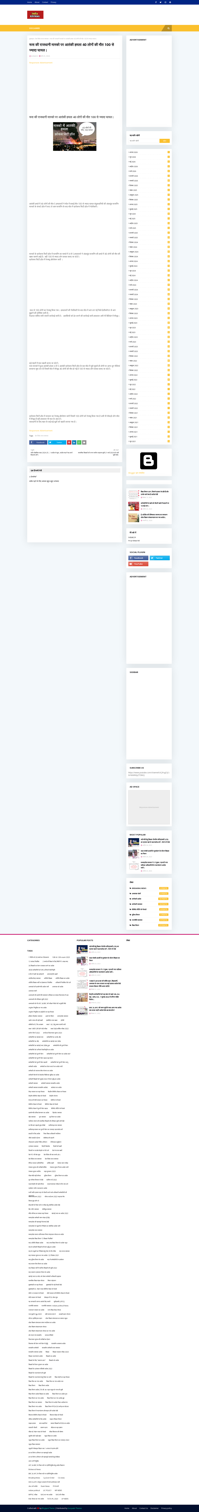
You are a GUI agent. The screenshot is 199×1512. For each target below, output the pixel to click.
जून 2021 (149, 441)
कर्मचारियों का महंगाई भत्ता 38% (51, 1041)
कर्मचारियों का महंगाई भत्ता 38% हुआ (39, 1045)
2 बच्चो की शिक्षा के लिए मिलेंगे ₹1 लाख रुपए (55, 961)
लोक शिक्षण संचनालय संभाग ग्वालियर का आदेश (42, 1322)
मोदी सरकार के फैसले (35, 1297)
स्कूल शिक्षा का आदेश (50, 1436)
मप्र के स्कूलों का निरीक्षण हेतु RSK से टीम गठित (42, 1251)
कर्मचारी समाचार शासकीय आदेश (50, 1083)
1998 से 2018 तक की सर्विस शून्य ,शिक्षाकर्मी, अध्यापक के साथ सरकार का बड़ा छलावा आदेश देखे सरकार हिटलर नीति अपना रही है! (105, 983)
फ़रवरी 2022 (149, 403)
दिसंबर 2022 (149, 356)
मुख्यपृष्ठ (31, 39)
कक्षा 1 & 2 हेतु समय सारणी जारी (56, 1024)
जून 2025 (149, 214)
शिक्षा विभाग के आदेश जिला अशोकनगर (56, 1402)
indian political (34, 1490)
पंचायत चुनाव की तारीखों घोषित (38, 1167)
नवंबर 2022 (149, 361)
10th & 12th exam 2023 (61, 957)
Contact (45, 2)
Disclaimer (155, 1508)
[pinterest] (170, 2)
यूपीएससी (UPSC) (59, 1301)
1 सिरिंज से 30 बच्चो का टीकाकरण (39, 957)
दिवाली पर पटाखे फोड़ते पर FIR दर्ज (39, 1150)
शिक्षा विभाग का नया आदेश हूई (55, 1398)
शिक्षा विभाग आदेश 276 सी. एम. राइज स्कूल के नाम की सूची (46, 1389)
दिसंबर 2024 (149, 242)
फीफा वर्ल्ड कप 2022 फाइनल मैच (54, 1196)
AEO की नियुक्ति (34, 1461)
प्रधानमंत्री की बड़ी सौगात (36, 1184)
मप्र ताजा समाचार (64, 1251)
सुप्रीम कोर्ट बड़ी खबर (35, 1436)
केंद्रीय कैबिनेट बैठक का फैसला (57, 1091)
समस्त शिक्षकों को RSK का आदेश (60, 1423)
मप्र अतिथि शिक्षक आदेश (36, 1243)
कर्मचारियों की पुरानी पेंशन (60, 1045)
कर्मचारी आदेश (146, 899)
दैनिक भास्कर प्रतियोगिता (36, 1163)
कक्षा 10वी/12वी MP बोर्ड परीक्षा (38, 1028)
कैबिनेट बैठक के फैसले (51, 1104)
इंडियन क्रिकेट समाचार (35, 1016)
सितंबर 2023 (149, 313)
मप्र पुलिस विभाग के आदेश (36, 1259)
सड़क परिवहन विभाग (56, 1419)
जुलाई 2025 (149, 209)
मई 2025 (149, 218)
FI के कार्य (56, 1486)
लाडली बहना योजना (64, 1314)
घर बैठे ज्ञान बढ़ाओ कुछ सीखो (37, 1125)
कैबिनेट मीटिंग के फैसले (146, 909)
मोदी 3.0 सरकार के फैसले (36, 1293)
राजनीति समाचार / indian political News (55, 1306)
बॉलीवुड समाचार (46, 1209)
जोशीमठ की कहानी (48, 1138)
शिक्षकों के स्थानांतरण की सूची (37, 1373)
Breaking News (146, 888)
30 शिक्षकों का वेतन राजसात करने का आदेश (41, 965)
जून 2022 (149, 384)
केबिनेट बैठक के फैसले (35, 1104)
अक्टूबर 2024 (149, 252)
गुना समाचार (42, 1117)
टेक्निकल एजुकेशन (55, 1142)
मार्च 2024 (149, 285)
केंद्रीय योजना (53, 1096)
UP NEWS (64, 1499)
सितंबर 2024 (149, 256)
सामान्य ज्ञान (44, 1427)
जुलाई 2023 (149, 323)
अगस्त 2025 (149, 204)
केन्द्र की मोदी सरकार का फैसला (38, 1100)
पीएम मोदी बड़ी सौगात (35, 1175)
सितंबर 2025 (149, 199)
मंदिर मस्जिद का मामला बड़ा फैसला (38, 1213)
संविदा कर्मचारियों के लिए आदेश (37, 1419)
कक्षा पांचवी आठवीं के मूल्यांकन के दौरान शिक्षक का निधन (155, 852)
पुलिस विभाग (146, 914)
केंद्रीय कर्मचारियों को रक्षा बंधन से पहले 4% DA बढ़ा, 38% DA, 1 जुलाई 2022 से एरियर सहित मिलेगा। (104, 997)
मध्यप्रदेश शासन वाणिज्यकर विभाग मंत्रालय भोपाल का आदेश (46, 1234)
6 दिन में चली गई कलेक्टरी (36, 974)
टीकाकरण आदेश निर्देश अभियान (38, 1142)
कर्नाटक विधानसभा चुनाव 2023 (52, 1033)
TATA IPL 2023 (52, 1499)
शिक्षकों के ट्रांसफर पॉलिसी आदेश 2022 (40, 1369)
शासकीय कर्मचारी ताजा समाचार (51, 1348)
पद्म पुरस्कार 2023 (50, 1171)
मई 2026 (149, 161)
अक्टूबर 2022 (149, 365)
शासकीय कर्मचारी (34, 1348)
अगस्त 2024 (149, 261)
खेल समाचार (32, 1117)
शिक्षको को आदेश (54, 1360)
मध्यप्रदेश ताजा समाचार (35, 1230)
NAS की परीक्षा (60, 1494)
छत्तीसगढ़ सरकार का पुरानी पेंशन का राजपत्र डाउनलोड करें (46, 1129)
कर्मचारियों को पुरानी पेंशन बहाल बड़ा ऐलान (41, 1058)
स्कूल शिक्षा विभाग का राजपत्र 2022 (58, 1440)
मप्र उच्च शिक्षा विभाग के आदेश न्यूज (57, 1243)
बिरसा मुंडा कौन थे (34, 1201)
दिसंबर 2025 (149, 185)
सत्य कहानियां (43, 1423)
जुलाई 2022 (149, 380)
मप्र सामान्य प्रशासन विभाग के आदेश (39, 1272)
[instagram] (165, 2)
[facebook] (156, 2)
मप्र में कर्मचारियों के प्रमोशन (55, 1259)
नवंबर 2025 (149, 190)
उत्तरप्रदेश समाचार (62, 1016)
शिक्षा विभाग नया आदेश (35, 1406)
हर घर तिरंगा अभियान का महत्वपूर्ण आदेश (40, 1452)
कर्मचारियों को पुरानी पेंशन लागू (59, 1062)
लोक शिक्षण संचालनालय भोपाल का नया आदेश (42, 1331)
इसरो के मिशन (50, 1016)
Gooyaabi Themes (75, 1508)
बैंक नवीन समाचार (34, 1209)
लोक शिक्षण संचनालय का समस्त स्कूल (56, 1318)
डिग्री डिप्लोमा (46, 1146)
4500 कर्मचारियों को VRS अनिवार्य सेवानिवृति (42, 970)
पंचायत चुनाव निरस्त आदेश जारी (59, 1167)
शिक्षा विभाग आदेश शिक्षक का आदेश (39, 1394)
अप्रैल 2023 (149, 337)
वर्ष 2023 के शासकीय (35, 1335)
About (37, 2)
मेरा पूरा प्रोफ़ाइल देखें (134, 541)
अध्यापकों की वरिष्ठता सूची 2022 (38, 999)
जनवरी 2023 (149, 351)
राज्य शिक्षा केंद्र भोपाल (54, 1310)
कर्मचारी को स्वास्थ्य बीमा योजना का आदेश (41, 1070)
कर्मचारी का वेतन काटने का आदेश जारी (51, 1066)
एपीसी (62, 1020)
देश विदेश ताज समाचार (35, 1159)
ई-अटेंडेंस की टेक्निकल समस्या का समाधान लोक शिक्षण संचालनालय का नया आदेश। (154, 516)
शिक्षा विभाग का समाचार (35, 1402)
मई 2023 (149, 332)
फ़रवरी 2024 (149, 289)
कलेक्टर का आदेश (56, 1087)
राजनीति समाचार (146, 920)
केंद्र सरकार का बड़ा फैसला (37, 1091)
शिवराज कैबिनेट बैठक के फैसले (37, 1415)
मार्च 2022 (149, 398)
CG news (61, 1478)
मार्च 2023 (149, 342)
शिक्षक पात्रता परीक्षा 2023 (61, 1352)
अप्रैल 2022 (149, 394)
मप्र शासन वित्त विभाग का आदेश (38, 1264)
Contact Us (143, 1508)
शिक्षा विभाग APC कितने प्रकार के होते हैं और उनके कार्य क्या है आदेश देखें (155, 493)
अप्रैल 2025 (149, 223)
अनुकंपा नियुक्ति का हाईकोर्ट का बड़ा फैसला (41, 1012)
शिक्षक (47, 1352)
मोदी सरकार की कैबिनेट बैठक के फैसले (58, 1293)
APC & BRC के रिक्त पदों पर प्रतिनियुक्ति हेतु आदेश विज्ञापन (47, 1465)
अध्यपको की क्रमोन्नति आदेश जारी (39, 986)
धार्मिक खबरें (50, 1163)
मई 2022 (149, 389)
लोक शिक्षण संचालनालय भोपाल (37, 1327)
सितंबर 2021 (149, 427)
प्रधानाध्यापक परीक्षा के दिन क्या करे (57, 1184)
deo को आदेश (33, 1486)
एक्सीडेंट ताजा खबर (51, 1020)
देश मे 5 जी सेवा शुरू (34, 1154)
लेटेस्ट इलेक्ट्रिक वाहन (35, 1318)
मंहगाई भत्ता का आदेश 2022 (60, 1213)
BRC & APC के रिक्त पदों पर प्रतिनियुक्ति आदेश (43, 1473)
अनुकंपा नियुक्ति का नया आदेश (38, 1007)
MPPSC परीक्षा (33, 1494)
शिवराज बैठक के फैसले (56, 1415)
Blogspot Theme (48, 1508)
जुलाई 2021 (149, 436)
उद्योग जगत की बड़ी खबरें (36, 1020)
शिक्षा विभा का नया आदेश (36, 1381)
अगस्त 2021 (149, 432)
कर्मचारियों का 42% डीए (54, 1037)
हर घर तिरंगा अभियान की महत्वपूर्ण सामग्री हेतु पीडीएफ (44, 1457)
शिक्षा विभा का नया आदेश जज (54, 1381)
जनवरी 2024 (149, 294)
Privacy (53, 2)
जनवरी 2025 (149, 237)
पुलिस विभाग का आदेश (61, 1175)
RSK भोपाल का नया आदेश (36, 1499)
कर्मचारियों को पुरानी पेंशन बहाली (38, 1062)
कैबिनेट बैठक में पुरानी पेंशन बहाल (38, 1108)
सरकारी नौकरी (33, 1427)
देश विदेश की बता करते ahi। (52, 1154)
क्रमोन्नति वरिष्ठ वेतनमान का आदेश (39, 1112)
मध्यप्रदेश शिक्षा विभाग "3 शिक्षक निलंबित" (41, 1238)
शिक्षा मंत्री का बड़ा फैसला (62, 1377)
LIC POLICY (47, 1490)
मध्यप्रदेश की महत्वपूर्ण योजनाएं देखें (39, 1222)
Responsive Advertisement (41, 62)
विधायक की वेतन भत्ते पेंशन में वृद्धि (38, 1343)
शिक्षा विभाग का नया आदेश (36, 1398)
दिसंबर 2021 (149, 413)
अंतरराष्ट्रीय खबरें (52, 974)
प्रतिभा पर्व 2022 (51, 1180)
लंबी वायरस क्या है (50, 1314)
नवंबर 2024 (149, 247)
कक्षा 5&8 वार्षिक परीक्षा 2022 (60, 1028)
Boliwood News (35, 1469)
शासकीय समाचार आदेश (35, 1352)
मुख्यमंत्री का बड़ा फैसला (36, 1285)
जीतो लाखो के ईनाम (34, 1138)
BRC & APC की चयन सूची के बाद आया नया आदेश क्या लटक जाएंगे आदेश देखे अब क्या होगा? (105, 1008)
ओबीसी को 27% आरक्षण (36, 1024)
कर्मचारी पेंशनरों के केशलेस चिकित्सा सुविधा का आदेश (44, 1075)
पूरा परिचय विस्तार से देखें (36, 1180)
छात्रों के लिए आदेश (34, 1133)
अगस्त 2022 (149, 375)
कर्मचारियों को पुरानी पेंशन (36, 1054)
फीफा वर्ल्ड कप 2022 (35, 1196)
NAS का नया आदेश (46, 1494)
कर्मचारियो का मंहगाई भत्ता (36, 1037)
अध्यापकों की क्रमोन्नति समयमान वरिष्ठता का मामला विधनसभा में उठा (48, 995)
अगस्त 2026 (149, 152)
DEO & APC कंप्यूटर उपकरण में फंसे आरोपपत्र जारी (44, 1482)
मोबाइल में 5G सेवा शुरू (51, 1297)
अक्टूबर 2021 (149, 422)
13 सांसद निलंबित (34, 961)
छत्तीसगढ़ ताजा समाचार (55, 1125)
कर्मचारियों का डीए (34, 1041)
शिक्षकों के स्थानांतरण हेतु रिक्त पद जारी (40, 1377)
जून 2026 (149, 157)
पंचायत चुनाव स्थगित (35, 1171)
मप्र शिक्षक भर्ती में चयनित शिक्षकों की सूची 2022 (43, 1268)
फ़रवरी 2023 (149, 346)
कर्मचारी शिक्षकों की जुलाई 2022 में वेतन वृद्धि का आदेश (44, 1079)
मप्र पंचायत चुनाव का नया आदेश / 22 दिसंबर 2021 (44, 1255)
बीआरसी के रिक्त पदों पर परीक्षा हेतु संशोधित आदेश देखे (44, 1205)
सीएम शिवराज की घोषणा (56, 1431)
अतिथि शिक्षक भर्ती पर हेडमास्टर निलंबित (40, 982)
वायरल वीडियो (49, 1335)
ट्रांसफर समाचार (33, 1146)
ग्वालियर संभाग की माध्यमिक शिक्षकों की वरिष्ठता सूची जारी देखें (46, 1121)
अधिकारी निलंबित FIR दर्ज (63, 982)
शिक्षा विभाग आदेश (44, 1385)
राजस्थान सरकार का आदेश (36, 1310)
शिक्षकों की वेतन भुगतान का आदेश (38, 1364)
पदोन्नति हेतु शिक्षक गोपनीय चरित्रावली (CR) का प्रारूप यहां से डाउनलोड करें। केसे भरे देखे (155, 840)
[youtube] (138, 564)
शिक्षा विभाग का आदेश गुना (59, 1394)
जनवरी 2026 (149, 180)
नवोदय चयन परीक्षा (62, 1163)
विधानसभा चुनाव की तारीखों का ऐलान (39, 1339)
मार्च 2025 (149, 228)
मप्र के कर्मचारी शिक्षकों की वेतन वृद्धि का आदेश (42, 1247)
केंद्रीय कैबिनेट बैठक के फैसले (37, 1096)
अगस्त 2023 (149, 318)
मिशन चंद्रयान (52, 1280)
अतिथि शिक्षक (48, 978)
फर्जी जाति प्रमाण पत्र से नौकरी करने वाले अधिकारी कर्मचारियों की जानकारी (48, 1192)
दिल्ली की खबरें (57, 1146)
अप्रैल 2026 (149, 166)
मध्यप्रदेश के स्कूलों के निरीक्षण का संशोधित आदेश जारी (44, 1226)
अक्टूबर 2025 (149, 195)
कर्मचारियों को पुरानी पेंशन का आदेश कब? (58, 1054)
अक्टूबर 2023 (149, 308)
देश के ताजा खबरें (57, 1150)
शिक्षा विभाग (146, 925)
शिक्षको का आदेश (51, 1356)
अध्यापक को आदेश (57, 986)
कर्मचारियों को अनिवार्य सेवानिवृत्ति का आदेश (41, 1049)
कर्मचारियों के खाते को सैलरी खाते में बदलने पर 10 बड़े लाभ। (155, 504)
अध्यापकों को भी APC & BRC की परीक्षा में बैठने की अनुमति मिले (47, 1003)
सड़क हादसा (32, 1423)
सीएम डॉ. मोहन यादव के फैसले (37, 1431)
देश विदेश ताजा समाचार (42, 39)
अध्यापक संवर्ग (146, 893)
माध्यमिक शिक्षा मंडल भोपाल (36, 1280)
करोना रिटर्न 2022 (34, 1033)
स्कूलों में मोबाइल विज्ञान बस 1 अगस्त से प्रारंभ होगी (43, 1448)
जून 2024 (149, 270)
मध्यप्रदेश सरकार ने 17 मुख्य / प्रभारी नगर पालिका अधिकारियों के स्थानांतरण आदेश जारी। (154, 865)
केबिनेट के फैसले (56, 1100)
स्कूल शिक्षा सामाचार (34, 1444)
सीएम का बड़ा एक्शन (56, 1427)
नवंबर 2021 (149, 417)
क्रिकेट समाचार (57, 1112)
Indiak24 (34, 56)
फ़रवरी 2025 (149, 233)
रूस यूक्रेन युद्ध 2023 (35, 1314)
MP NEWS (58, 1490)
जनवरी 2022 (149, 408)
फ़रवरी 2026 (149, 176)
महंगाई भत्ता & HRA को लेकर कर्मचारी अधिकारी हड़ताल (45, 1276)
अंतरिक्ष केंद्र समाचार (35, 978)
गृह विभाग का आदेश (55, 1117)
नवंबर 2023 (149, 304)
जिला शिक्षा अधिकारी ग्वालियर (52, 1133)
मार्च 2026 (149, 171)
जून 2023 (149, 327)
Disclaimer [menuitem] (34, 28)
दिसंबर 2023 (149, 299)
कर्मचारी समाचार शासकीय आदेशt (38, 1087)
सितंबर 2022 (149, 370)
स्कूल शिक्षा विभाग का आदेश (37, 1440)
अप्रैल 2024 (149, 280)
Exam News (45, 1486)
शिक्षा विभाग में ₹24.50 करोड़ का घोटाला (57, 1406)
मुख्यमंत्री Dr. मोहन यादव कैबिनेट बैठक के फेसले (43, 1289)
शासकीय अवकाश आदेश (58, 1343)
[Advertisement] (74, 90)
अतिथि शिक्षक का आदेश (62, 978)
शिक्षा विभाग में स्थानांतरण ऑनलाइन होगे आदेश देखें (43, 1410)
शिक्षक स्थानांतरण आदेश (36, 1356)
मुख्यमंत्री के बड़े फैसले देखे (54, 1285)
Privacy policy (166, 1508)
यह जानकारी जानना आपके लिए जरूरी (39, 1301)
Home (29, 2)
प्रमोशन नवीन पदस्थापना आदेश (38, 1188)
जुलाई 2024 (149, 266)
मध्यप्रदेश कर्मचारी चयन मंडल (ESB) (39, 1217)
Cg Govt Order (49, 1478)
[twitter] (160, 2)
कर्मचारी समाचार (146, 904)
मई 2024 (149, 275)
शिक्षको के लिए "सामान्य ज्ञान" (37, 1360)
